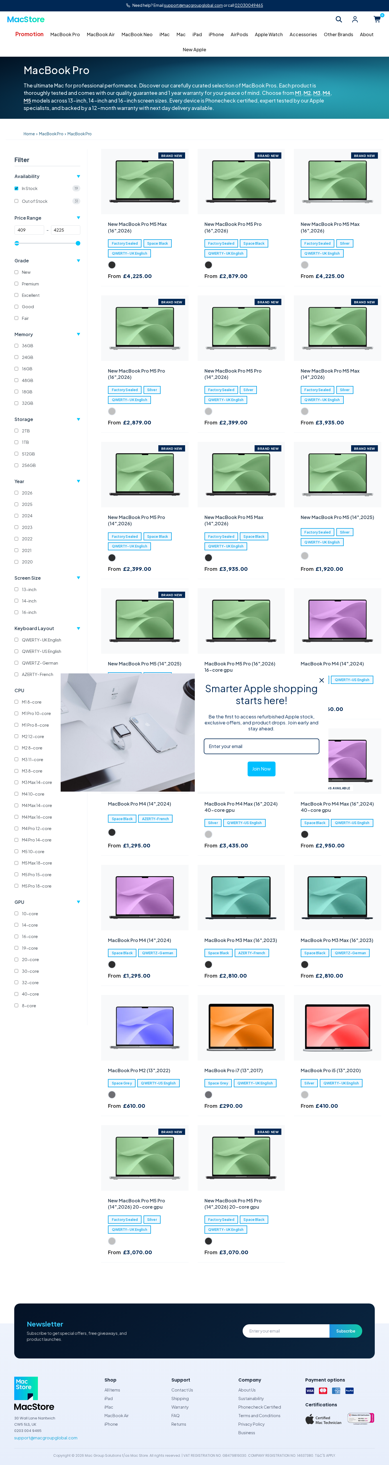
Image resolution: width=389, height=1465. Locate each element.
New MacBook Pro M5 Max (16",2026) (137, 227)
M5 (27, 100)
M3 (316, 93)
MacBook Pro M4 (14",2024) (332, 664)
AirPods (239, 34)
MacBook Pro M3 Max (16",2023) (240, 940)
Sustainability (251, 1398)
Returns (178, 1424)
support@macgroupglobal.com (45, 1437)
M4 (326, 93)
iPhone (216, 34)
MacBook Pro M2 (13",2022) (139, 1070)
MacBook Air (101, 34)
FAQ (175, 1415)
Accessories (303, 34)
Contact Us (182, 1389)
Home (29, 133)
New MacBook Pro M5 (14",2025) (337, 517)
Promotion (29, 33)
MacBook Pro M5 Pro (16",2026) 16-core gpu (239, 667)
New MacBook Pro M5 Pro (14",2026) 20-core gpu (136, 1204)
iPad (197, 34)
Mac (181, 34)
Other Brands (338, 34)
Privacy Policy (251, 1424)
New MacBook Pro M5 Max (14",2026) (330, 374)
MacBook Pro (65, 34)
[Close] (322, 680)
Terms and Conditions (259, 1415)
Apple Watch (269, 34)
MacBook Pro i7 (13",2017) (233, 1070)
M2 (307, 93)
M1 (298, 93)
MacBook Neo (137, 34)
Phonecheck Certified (259, 1406)
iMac (164, 34)
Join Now (261, 769)
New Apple (194, 49)
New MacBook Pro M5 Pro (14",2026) (233, 374)
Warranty (180, 1406)
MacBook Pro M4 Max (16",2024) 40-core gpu (241, 807)
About (367, 34)
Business (246, 1432)
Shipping (180, 1398)
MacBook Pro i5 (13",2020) (331, 1070)
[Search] (338, 19)
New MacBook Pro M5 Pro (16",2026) (233, 227)
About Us (247, 1389)
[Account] (354, 19)
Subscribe (345, 1331)
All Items (112, 1389)
